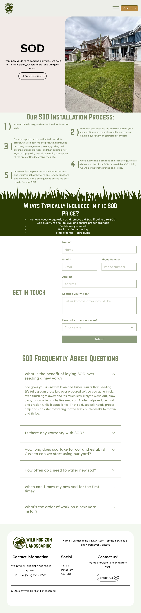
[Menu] (116, 8)
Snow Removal (90, 544)
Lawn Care (97, 540)
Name (66, 242)
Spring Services (115, 540)
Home (66, 540)
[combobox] (99, 327)
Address (67, 276)
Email (66, 259)
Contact (105, 544)
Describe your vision (75, 293)
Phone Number (111, 259)
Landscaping (80, 540)
